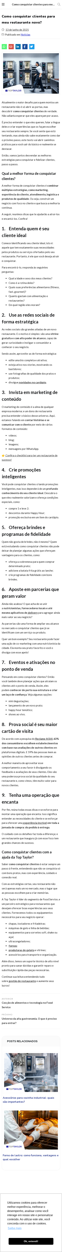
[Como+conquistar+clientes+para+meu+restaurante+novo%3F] (18, 46)
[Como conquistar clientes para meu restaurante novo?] (4, 46)
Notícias (25, 34)
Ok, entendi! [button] (31, 1241)
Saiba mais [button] (15, 1228)
